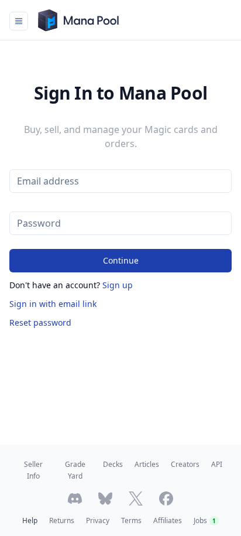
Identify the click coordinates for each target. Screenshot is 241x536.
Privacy (97, 520)
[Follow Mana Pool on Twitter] (136, 498)
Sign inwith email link (53, 303)
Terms (131, 520)
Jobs (205, 520)
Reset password (40, 322)
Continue (121, 260)
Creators (185, 464)
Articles (147, 464)
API (216, 464)
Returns (61, 520)
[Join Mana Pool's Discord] (75, 498)
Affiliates (167, 520)
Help (29, 520)
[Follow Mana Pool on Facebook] (166, 498)
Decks (113, 464)
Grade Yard (75, 470)
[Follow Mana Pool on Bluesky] (105, 498)
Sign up (117, 285)
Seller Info (33, 470)
